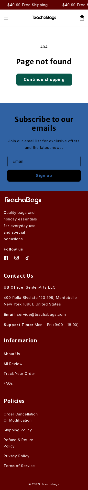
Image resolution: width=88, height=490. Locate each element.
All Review (13, 364)
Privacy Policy (17, 456)
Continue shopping (44, 79)
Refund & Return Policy (18, 443)
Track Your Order (19, 373)
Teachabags (51, 484)
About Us (12, 354)
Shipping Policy (18, 430)
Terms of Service (19, 466)
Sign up (44, 175)
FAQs (8, 383)
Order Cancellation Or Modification (21, 417)
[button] (6, 17)
